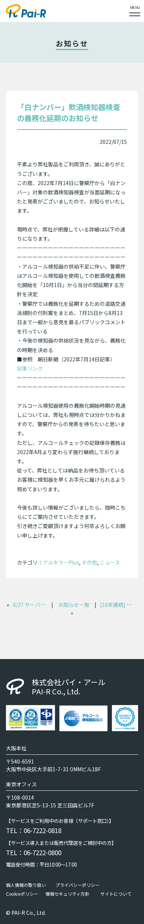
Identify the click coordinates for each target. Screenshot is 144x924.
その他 (89, 562)
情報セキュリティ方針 (67, 893)
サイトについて (115, 893)
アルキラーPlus (61, 562)
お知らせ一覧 (73, 604)
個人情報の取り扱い (26, 884)
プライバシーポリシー (77, 884)
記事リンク (30, 368)
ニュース (110, 562)
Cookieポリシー (22, 893)
